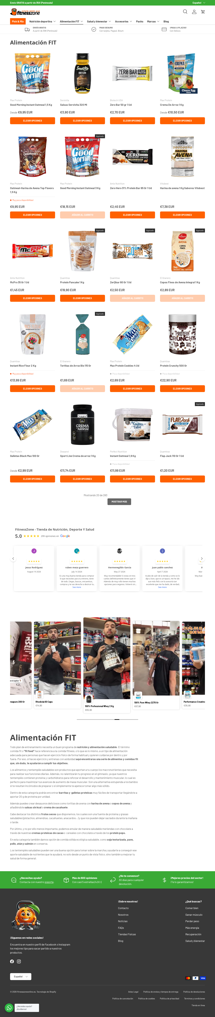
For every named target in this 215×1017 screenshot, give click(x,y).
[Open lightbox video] (52, 666)
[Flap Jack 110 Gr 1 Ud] (182, 424)
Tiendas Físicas (127, 934)
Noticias (122, 921)
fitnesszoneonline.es (26, 991)
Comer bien (191, 908)
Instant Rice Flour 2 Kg (23, 365)
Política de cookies (146, 998)
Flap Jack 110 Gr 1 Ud (172, 455)
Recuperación (193, 934)
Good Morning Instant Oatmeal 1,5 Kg (31, 104)
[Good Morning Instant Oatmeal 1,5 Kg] (32, 73)
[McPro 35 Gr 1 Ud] (32, 251)
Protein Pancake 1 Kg (72, 282)
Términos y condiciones (194, 998)
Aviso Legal (133, 991)
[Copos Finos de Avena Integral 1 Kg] (182, 251)
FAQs (121, 927)
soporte (49, 881)
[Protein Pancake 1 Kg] (82, 251)
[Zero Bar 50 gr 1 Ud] (132, 73)
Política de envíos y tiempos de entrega (160, 991)
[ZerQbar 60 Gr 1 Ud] (132, 251)
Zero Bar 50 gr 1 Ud (121, 104)
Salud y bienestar (97, 21)
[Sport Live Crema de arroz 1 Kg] (82, 424)
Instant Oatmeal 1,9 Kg (123, 455)
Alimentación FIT (69, 21)
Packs (139, 21)
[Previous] (14, 661)
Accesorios (121, 21)
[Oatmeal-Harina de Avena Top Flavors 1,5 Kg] (32, 156)
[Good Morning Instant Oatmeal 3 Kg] (82, 156)
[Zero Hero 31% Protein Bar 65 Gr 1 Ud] (132, 156)
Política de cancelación (122, 998)
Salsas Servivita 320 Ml (73, 104)
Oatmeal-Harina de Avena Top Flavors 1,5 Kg (32, 190)
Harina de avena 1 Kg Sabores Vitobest (182, 188)
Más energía (192, 927)
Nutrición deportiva (40, 21)
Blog (166, 21)
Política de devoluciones (194, 991)
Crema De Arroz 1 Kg (172, 104)
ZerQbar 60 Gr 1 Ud (120, 282)
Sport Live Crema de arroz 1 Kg (78, 455)
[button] (203, 11)
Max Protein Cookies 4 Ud (124, 365)
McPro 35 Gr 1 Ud (19, 282)
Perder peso (192, 921)
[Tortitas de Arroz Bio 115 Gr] (82, 334)
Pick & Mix (18, 21)
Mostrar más (119, 501)
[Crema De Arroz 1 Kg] (182, 73)
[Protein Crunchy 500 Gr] (182, 334)
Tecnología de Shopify (46, 991)
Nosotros (123, 914)
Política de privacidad (169, 998)
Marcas (151, 21)
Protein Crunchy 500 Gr (173, 365)
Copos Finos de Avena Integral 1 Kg (180, 282)
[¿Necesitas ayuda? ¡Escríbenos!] (9, 1007)
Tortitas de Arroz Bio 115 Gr (75, 365)
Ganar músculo (193, 914)
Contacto (123, 908)
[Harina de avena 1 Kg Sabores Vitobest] (182, 156)
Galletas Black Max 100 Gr (25, 455)
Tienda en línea (198, 1005)
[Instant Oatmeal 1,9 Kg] (132, 424)
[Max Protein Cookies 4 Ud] (132, 334)
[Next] (201, 661)
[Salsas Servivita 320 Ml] (82, 73)
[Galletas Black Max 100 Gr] (32, 424)
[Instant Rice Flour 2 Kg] (32, 334)
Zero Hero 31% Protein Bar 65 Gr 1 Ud (131, 188)
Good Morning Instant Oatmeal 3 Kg (80, 188)
